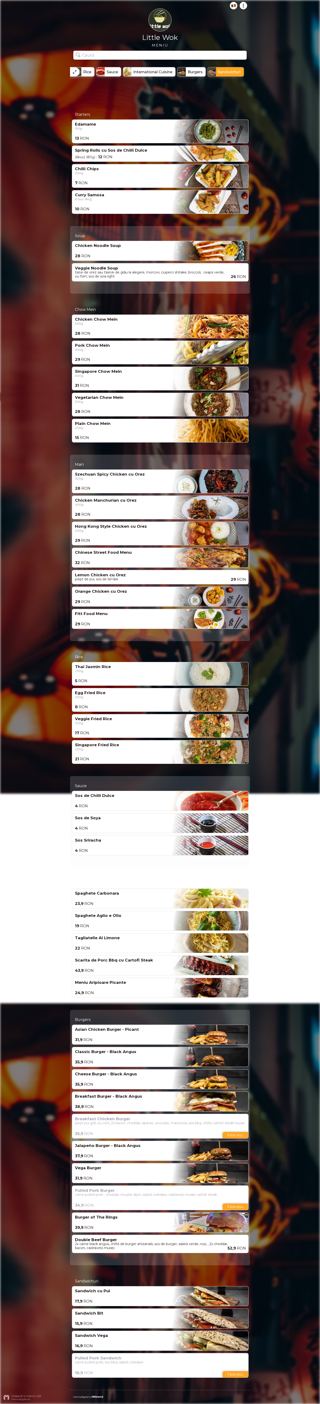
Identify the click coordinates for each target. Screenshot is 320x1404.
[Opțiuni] (242, 7)
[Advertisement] (160, 92)
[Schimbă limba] (232, 7)
